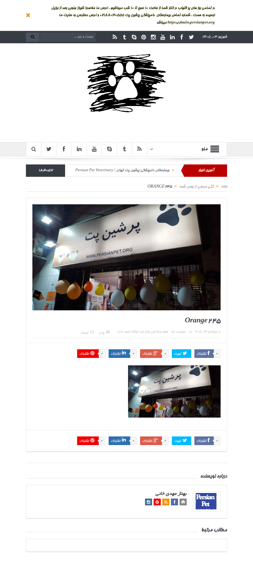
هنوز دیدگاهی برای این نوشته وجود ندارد (142, 332)
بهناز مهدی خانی (171, 494)
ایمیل (84, 333)
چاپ (101, 333)
